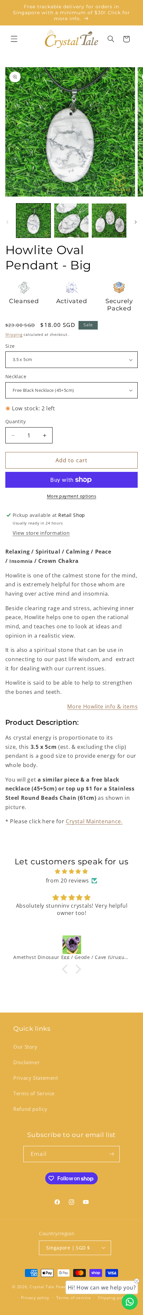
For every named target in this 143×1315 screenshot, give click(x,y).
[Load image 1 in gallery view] (33, 221)
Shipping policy (113, 1297)
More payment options (71, 496)
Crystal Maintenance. (94, 821)
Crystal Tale (42, 1287)
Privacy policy (35, 1297)
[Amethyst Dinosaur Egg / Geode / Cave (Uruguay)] (71, 944)
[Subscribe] (111, 1154)
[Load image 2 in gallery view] (71, 221)
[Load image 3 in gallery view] (109, 221)
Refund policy (30, 1109)
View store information (41, 532)
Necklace (15, 376)
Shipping (14, 334)
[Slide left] (7, 222)
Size (10, 346)
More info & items (102, 706)
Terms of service (73, 1297)
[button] (14, 39)
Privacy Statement (35, 1077)
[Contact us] (130, 1302)
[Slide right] (135, 222)
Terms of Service (34, 1093)
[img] (71, 871)
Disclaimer (26, 1062)
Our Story (25, 1046)
